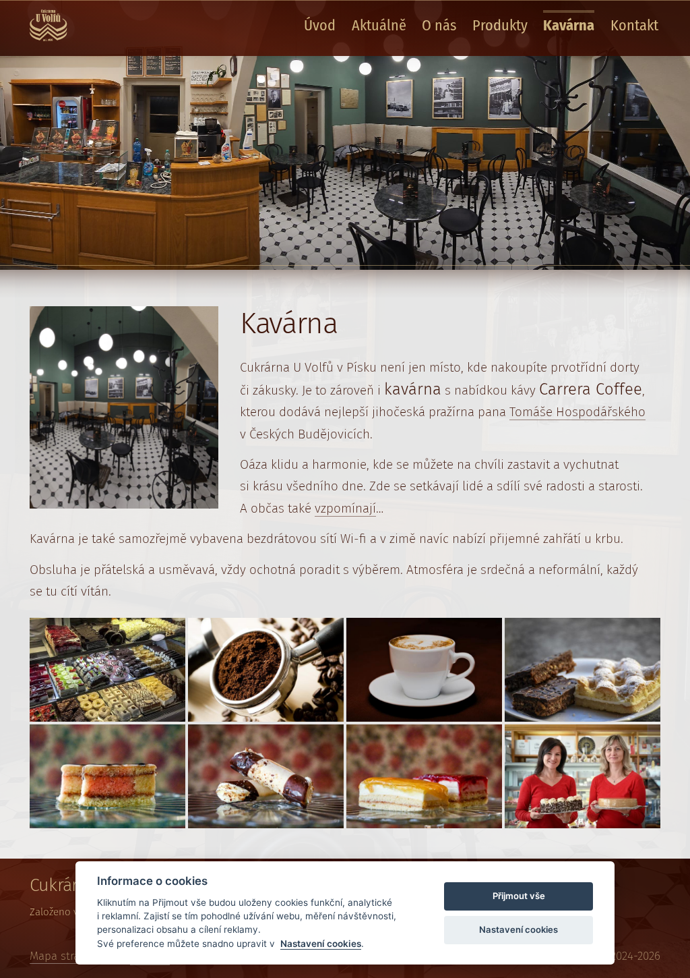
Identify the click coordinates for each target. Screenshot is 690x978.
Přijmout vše (519, 895)
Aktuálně (379, 25)
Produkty (500, 25)
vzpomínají (345, 508)
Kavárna (568, 25)
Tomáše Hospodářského (577, 412)
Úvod (320, 25)
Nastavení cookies (320, 943)
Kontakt (634, 25)
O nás (439, 25)
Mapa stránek (64, 956)
